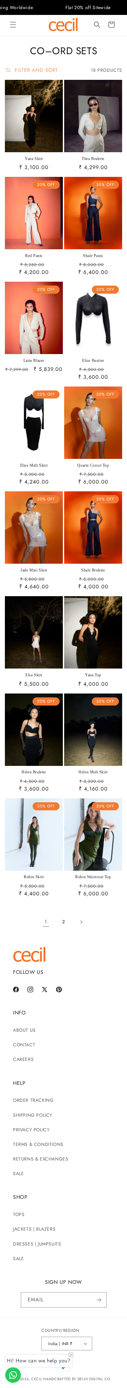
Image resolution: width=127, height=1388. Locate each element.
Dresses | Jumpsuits (37, 1244)
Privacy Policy (31, 1129)
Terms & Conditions (38, 1144)
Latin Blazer (33, 360)
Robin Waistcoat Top (93, 877)
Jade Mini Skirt (34, 570)
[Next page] (81, 922)
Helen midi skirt (93, 772)
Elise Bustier (93, 360)
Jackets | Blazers (34, 1229)
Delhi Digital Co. (95, 1379)
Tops (18, 1214)
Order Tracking (33, 1100)
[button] (13, 25)
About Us (24, 1030)
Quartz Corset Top (93, 465)
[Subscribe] (99, 1300)
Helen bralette (33, 772)
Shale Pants (93, 255)
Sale (18, 1173)
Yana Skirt (34, 158)
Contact (24, 1044)
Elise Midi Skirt (34, 465)
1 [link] (46, 921)
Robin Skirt (34, 877)
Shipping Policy (32, 1115)
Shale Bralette (93, 570)
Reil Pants (34, 255)
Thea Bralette (93, 158)
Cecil (36, 1379)
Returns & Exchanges (40, 1159)
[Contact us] (13, 1375)
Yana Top (93, 675)
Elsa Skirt (33, 675)
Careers (23, 1059)
